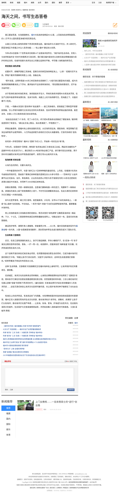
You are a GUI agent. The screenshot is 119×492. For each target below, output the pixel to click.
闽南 (32, 2)
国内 (46, 2)
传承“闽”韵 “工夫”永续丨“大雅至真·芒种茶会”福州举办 (22, 332)
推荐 (60, 2)
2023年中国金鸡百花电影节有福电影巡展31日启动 (109, 158)
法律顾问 (59, 488)
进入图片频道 (113, 102)
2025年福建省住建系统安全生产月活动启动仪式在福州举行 (24, 355)
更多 (67, 2)
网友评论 (8, 361)
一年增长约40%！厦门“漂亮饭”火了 (109, 136)
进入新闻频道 (113, 70)
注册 (100, 2)
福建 (18, 2)
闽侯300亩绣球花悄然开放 (107, 42)
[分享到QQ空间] (27, 25)
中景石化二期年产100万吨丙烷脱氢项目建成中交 (91, 158)
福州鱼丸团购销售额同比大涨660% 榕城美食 (100, 89)
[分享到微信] (16, 25)
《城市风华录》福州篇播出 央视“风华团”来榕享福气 (22, 326)
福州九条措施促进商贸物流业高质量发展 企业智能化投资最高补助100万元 (29, 339)
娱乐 (8, 429)
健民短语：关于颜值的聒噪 (94, 77)
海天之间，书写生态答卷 (93, 51)
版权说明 (32, 488)
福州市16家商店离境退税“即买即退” (16, 345)
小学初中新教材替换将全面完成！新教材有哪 (100, 85)
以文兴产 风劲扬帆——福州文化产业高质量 (100, 58)
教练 (45, 409)
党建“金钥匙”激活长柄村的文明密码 (16, 352)
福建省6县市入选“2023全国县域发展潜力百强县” (91, 174)
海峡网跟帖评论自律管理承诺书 (79, 488)
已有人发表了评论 (71, 361)
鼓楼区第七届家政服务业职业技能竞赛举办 (99, 96)
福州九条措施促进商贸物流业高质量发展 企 (100, 61)
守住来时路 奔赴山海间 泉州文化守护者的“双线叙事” (90, 136)
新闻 (11, 2)
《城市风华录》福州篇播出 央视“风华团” (99, 54)
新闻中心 (19, 10)
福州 (25, 2)
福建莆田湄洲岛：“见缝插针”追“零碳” (108, 121)
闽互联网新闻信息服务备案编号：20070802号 (83, 482)
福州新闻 (32, 10)
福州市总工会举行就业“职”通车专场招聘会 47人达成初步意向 (25, 342)
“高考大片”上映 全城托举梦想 (13, 349)
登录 (6, 390)
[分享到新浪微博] (5, 25)
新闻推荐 (7, 401)
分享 (36, 25)
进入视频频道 (113, 140)
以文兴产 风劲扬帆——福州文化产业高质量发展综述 (22, 329)
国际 (53, 2)
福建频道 (25, 10)
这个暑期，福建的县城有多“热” (91, 121)
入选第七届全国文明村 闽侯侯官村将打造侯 (100, 65)
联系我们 (52, 488)
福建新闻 (39, 409)
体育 (8, 435)
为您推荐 (45, 24)
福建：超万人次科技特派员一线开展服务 (109, 174)
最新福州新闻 (113, 33)
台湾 (39, 2)
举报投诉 (65, 488)
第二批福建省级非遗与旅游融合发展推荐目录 (100, 93)
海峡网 (3, 2)
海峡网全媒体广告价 (42, 488)
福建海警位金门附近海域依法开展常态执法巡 (100, 82)
